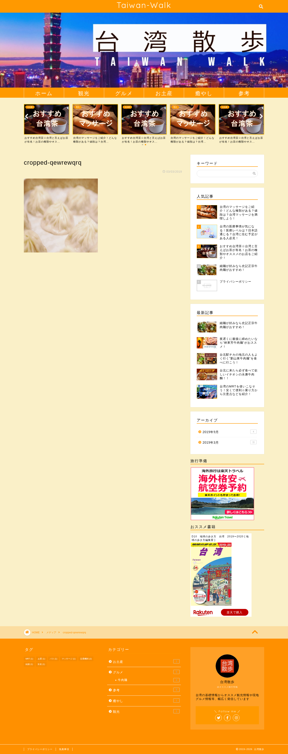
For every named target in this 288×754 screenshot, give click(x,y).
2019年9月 (228, 432)
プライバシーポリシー (39, 749)
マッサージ (68, 659)
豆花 (41, 664)
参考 (244, 93)
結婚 (29, 664)
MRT (29, 659)
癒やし (204, 93)
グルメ (124, 93)
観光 (84, 93)
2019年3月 (229, 442)
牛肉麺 (147, 680)
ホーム (44, 93)
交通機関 (86, 659)
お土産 (164, 93)
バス (53, 659)
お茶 (41, 659)
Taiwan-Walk (144, 5)
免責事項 (64, 749)
